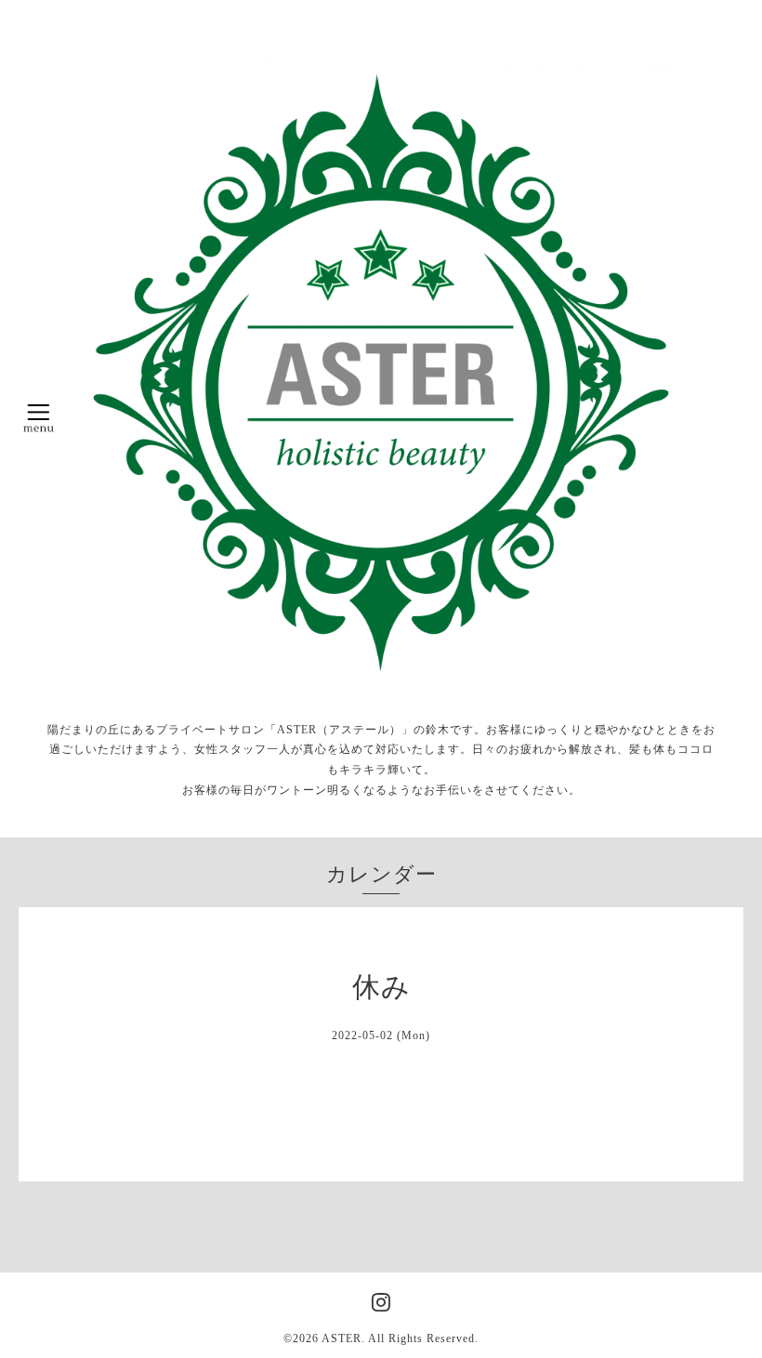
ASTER (341, 1338)
